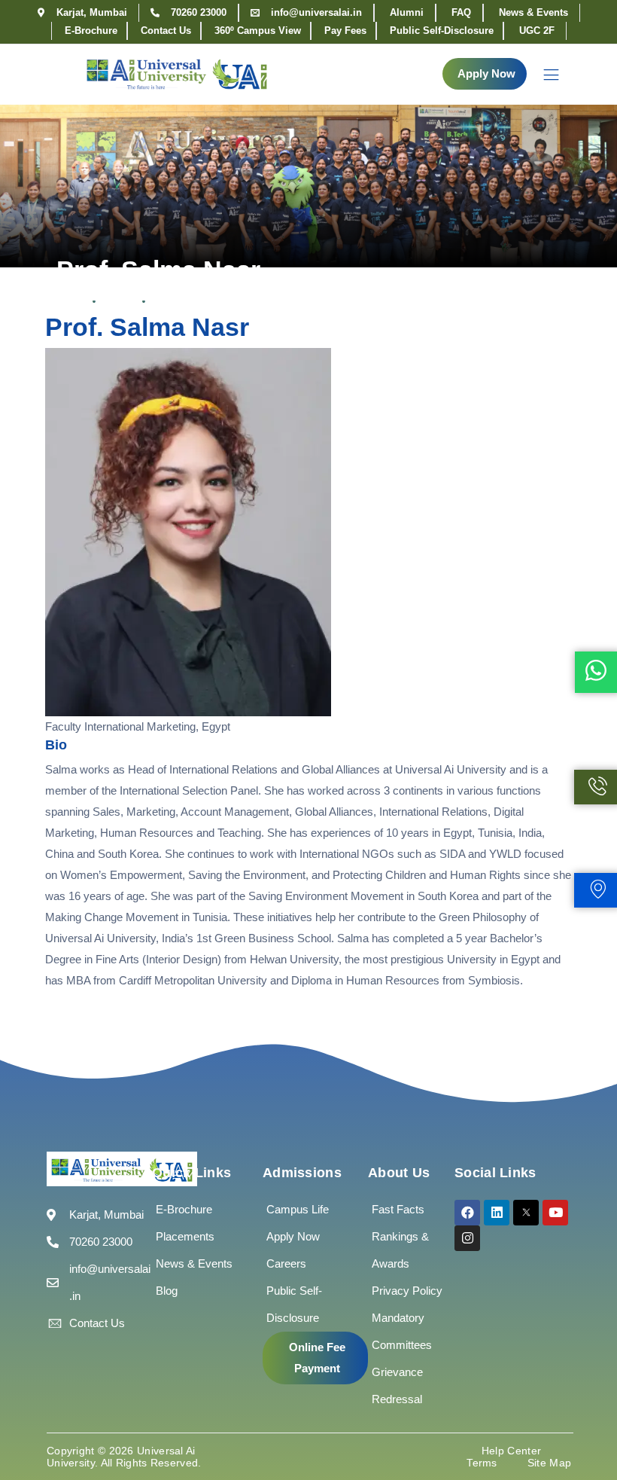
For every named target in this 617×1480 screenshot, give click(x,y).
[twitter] (526, 1212)
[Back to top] (583, 1423)
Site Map (549, 1463)
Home (70, 301)
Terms (482, 1463)
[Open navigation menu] (544, 74)
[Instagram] (467, 1238)
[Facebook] (467, 1212)
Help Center (511, 1451)
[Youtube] (555, 1212)
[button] (484, 74)
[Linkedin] (496, 1212)
